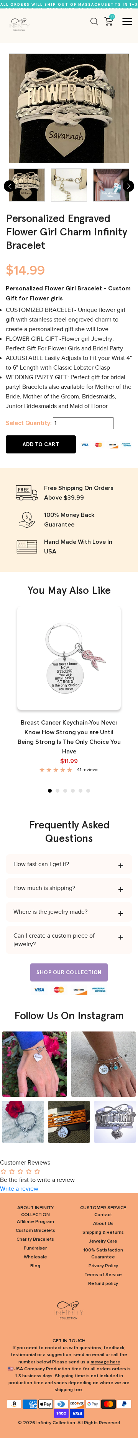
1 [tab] (50, 791)
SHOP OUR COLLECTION (69, 972)
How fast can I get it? (41, 864)
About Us (103, 1223)
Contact (103, 1215)
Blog (35, 1266)
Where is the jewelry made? (50, 911)
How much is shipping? (44, 888)
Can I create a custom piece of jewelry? (54, 940)
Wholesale (35, 1257)
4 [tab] (73, 791)
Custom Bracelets (35, 1230)
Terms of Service (103, 1275)
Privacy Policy (103, 1266)
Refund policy (103, 1283)
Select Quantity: (28, 423)
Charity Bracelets (35, 1239)
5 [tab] (80, 791)
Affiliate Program (35, 1222)
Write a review (19, 1188)
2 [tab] (57, 791)
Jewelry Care (103, 1241)
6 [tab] (88, 791)
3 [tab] (65, 791)
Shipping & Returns (103, 1232)
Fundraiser (35, 1248)
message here (105, 1362)
